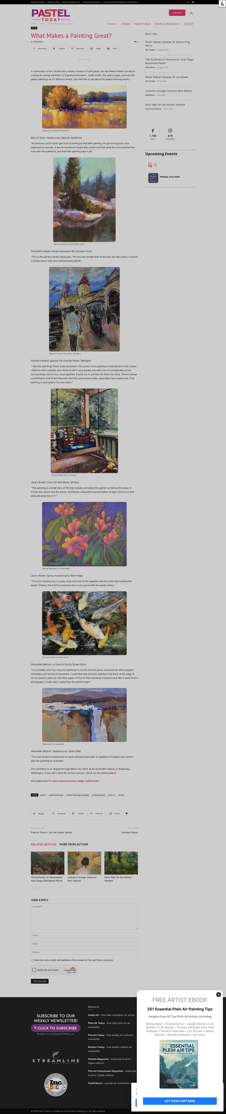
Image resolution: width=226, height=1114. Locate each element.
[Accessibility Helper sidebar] (222, 3)
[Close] (218, 994)
